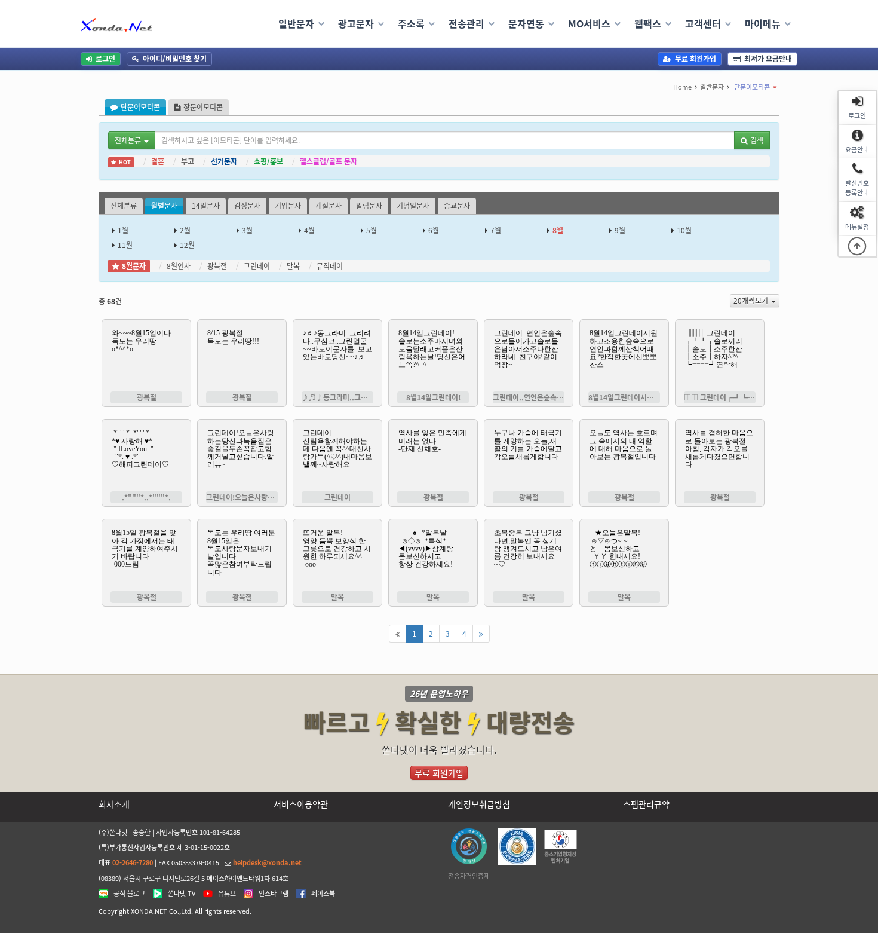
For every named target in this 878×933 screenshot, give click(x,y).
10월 (684, 230)
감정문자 (247, 205)
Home (682, 87)
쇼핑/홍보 (268, 161)
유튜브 (227, 893)
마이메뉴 (763, 23)
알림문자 (369, 205)
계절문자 (328, 205)
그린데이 (257, 266)
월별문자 (164, 205)
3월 (247, 230)
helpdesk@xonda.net (267, 863)
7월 (495, 230)
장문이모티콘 (203, 107)
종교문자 (457, 205)
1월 (123, 230)
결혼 (157, 161)
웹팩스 (647, 23)
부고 (187, 161)
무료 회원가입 (695, 58)
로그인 (105, 58)
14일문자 (206, 205)
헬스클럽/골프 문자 (328, 161)
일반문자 (296, 23)
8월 (557, 230)
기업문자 (288, 205)
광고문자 (356, 23)
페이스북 (323, 893)
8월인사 (179, 266)
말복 (293, 266)
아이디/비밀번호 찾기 (175, 58)
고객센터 (703, 23)
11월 (125, 245)
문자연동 (526, 23)
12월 (187, 245)
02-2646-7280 (132, 863)
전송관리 (466, 23)
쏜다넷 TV (181, 893)
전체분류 (123, 205)
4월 (309, 230)
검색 (756, 140)
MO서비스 (589, 23)
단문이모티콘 (752, 87)
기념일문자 (413, 205)
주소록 (411, 23)
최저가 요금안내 (768, 58)
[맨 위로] (857, 246)
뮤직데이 (330, 266)
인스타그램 (273, 893)
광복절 (217, 266)
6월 (433, 230)
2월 (185, 230)
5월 (371, 230)
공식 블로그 (129, 893)
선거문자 (224, 161)
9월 (620, 230)
